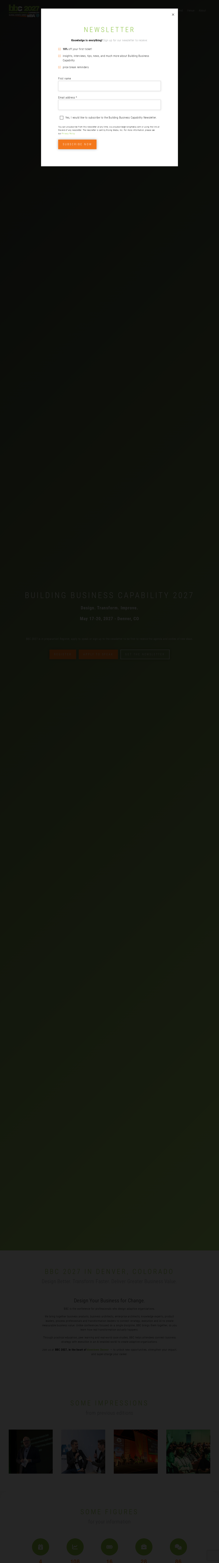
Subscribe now (77, 144)
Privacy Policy (68, 133)
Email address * (67, 97)
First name (64, 78)
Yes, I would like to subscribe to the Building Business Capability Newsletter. (111, 117)
